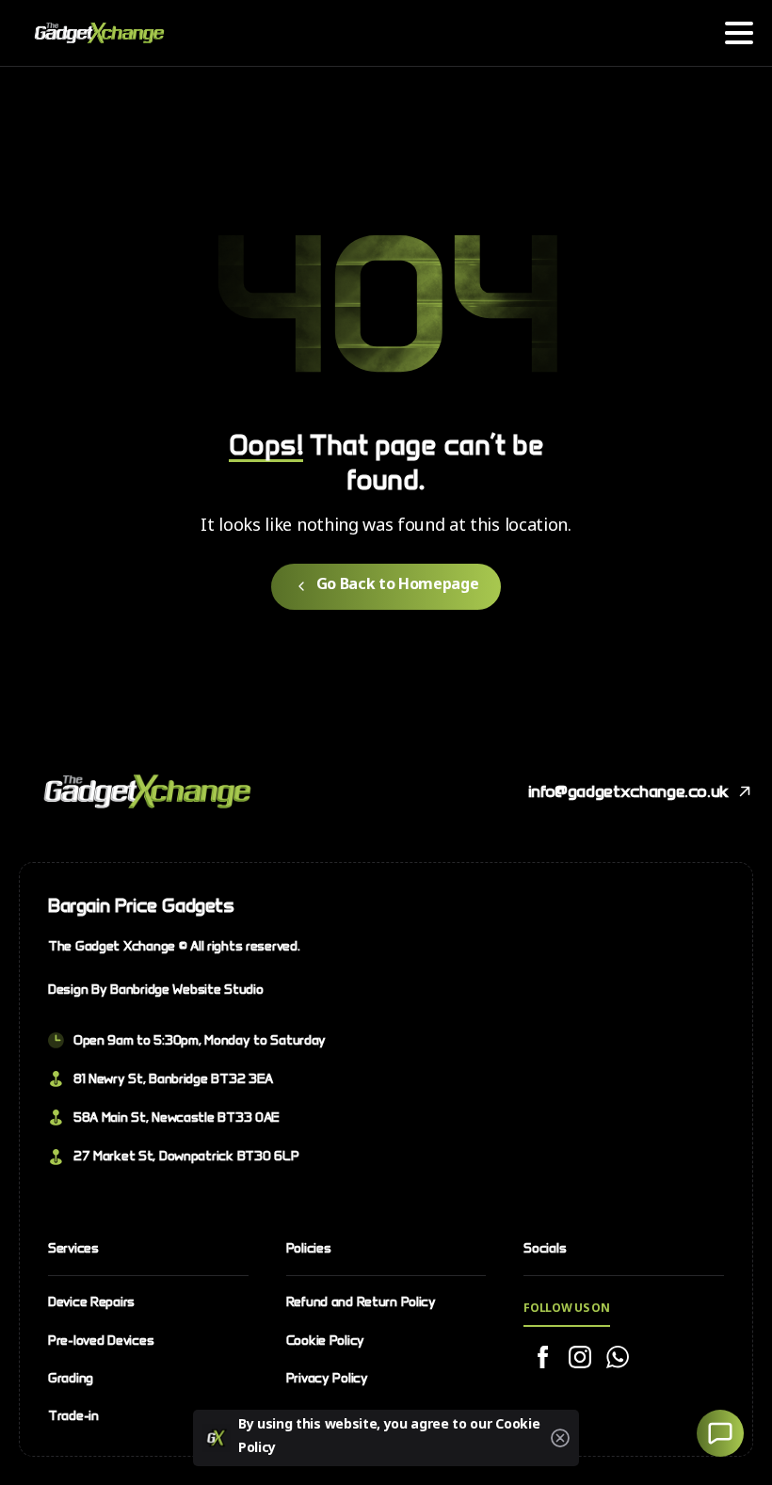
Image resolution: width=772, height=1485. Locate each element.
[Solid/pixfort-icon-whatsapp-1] (617, 1358)
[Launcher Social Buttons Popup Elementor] (720, 1433)
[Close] (560, 1438)
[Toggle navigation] (739, 33)
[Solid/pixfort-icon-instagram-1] (580, 1358)
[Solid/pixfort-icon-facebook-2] (542, 1358)
